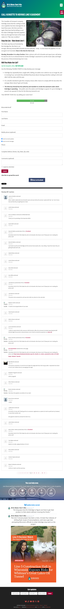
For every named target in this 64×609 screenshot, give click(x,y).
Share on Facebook (37, 180)
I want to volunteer (8, 167)
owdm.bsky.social (33, 505)
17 (44, 472)
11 (36, 472)
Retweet (14, 356)
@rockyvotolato (12, 348)
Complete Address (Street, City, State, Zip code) (15, 152)
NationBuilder (47, 607)
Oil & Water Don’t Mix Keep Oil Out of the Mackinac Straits (11, 4)
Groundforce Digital (30, 607)
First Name (4, 112)
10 (34, 472)
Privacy (41, 605)
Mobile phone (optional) (8, 132)
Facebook (28, 231)
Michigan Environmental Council (32, 605)
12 (38, 472)
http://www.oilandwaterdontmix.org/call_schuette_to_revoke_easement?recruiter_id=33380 (36, 354)
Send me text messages (8, 141)
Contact (45, 605)
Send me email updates (8, 139)
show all (50, 332)
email (20, 607)
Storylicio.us (39, 607)
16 (42, 472)
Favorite (18, 356)
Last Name (4, 118)
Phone (3, 145)
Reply (9, 356)
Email (3, 125)
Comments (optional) (7, 158)
